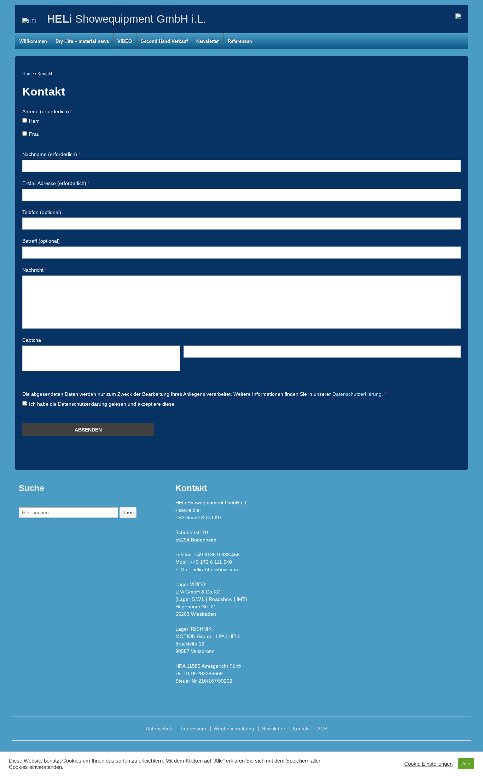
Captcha (33, 340)
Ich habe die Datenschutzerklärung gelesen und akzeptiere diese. (102, 404)
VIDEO (124, 41)
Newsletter (207, 41)
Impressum (193, 728)
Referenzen (240, 41)
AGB (322, 728)
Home (28, 73)
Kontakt (301, 728)
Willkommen (33, 41)
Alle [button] (466, 763)
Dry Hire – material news (82, 41)
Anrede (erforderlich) (47, 111)
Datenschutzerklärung (357, 394)
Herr (34, 121)
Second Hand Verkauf (164, 41)
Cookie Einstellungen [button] (428, 764)
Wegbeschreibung (234, 728)
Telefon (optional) (41, 212)
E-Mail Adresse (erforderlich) (55, 183)
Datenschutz (160, 728)
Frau (34, 134)
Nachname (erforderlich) (51, 154)
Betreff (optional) (41, 241)
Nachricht (34, 270)
